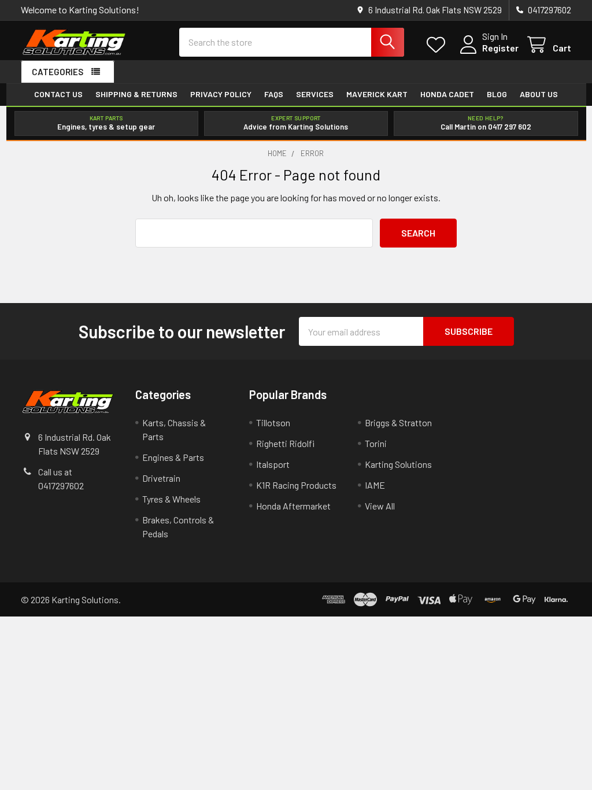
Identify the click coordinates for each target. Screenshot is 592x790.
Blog (497, 94)
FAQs (273, 94)
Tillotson (273, 422)
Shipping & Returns (136, 94)
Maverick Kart (377, 94)
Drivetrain (161, 477)
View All (380, 505)
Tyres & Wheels (171, 498)
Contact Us (58, 94)
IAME (375, 484)
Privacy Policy (220, 94)
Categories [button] (57, 72)
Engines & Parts (173, 457)
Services (315, 94)
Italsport (273, 464)
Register (500, 47)
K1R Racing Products (296, 484)
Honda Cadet (447, 94)
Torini (376, 443)
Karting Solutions (398, 464)
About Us (539, 94)
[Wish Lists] (438, 45)
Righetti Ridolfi (285, 443)
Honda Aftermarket (293, 505)
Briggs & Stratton (398, 422)
